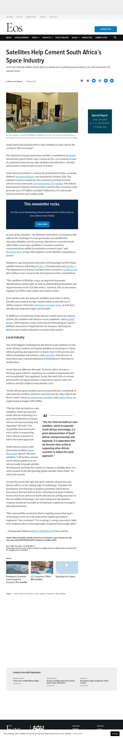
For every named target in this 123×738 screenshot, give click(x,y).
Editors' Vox (83, 678)
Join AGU (43, 17)
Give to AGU (53, 17)
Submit (99, 729)
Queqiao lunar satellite (40, 397)
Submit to (101, 37)
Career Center (31, 17)
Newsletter (87, 37)
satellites (43, 594)
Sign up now (42, 224)
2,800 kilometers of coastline (47, 183)
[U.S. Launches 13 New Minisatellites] (42, 567)
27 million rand (69, 269)
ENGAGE (75, 729)
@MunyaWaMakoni (41, 531)
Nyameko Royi (14, 252)
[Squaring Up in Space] (67, 567)
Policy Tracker (62, 37)
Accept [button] (115, 734)
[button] (42, 214)
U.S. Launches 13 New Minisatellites (41, 578)
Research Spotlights (18, 678)
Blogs (74, 37)
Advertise (100, 726)
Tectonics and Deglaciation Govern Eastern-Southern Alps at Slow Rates (61, 682)
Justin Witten (65, 397)
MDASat (70, 155)
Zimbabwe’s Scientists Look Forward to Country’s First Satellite (16, 579)
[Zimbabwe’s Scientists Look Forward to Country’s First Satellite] (17, 567)
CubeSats (22, 594)
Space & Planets (61, 594)
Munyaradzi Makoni (15, 81)
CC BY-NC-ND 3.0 (29, 546)
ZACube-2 (70, 266)
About (8, 37)
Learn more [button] (77, 734)
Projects (46, 37)
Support (105, 29)
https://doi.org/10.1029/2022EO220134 (20, 540)
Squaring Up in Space (65, 576)
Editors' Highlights (52, 678)
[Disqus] (42, 633)
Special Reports (22, 37)
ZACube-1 (40, 266)
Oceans (36, 594)
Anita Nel (49, 355)
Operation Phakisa (24, 176)
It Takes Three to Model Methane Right (26, 681)
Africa (16, 594)
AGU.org (19, 17)
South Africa (51, 594)
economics (29, 594)
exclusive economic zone (48, 305)
